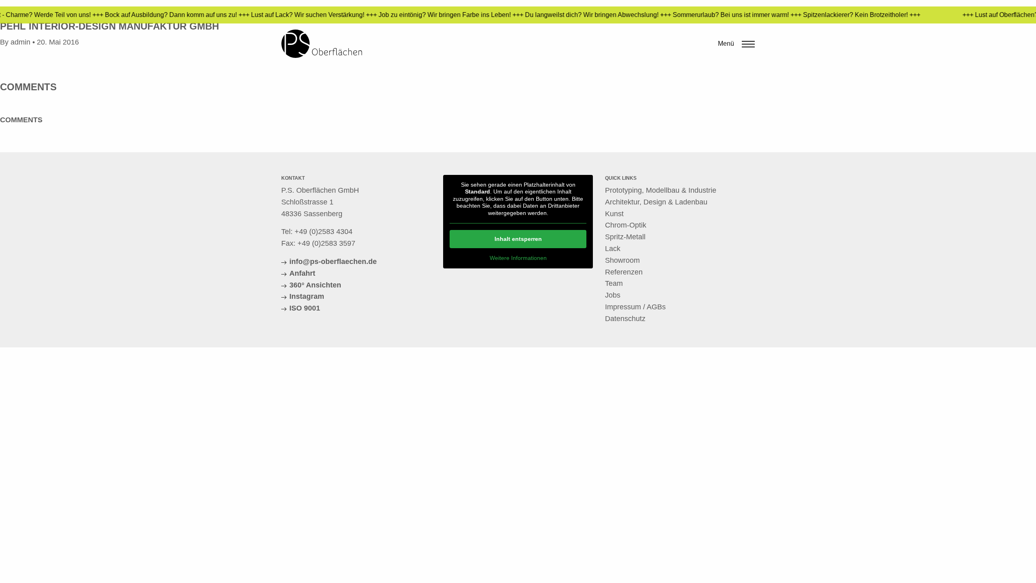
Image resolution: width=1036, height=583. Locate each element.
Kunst (614, 214)
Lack (612, 249)
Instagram (306, 296)
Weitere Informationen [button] (518, 258)
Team (614, 283)
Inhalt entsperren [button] (518, 239)
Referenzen (624, 272)
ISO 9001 (304, 308)
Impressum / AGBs (635, 307)
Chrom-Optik (625, 225)
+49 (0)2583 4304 (323, 232)
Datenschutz (625, 319)
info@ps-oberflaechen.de (333, 261)
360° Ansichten (315, 285)
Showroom (622, 260)
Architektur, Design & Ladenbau (656, 202)
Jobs (612, 295)
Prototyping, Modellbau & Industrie (660, 190)
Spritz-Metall (625, 237)
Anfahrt (302, 273)
